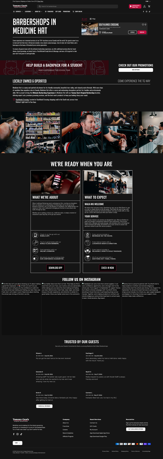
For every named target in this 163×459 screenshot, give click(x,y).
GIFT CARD (58, 11)
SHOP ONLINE (78, 11)
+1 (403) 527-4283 (104, 28)
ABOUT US (37, 11)
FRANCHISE (50, 11)
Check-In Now (107, 267)
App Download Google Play (98, 436)
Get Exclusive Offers (135, 429)
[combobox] (77, 6)
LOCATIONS (28, 11)
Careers (65, 429)
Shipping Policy (125, 451)
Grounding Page (146, 451)
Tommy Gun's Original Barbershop (25, 451)
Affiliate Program (68, 436)
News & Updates (68, 433)
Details (132, 32)
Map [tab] (93, 19)
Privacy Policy (105, 451)
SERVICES (18, 11)
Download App (55, 267)
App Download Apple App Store (100, 433)
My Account (94, 429)
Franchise (66, 426)
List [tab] (85, 19)
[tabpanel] (115, 28)
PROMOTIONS (66, 11)
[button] (149, 6)
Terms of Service (135, 451)
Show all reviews (44, 406)
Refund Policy (115, 451)
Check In (142, 32)
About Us (66, 423)
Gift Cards (93, 426)
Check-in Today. (33, 1)
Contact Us (93, 423)
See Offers (136, 70)
